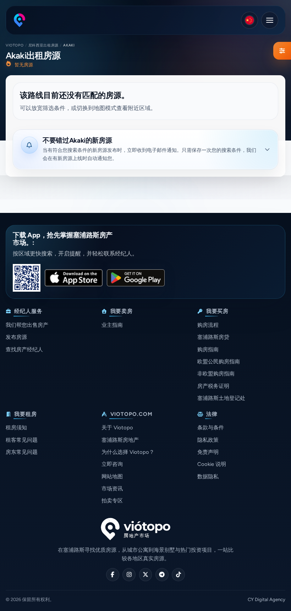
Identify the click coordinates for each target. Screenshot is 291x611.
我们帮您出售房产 (27, 325)
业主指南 (112, 325)
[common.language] (249, 20)
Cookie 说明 (211, 464)
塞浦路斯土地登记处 (221, 398)
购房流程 (208, 325)
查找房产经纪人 (24, 349)
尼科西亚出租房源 (43, 45)
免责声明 (208, 452)
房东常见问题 (22, 452)
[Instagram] (129, 574)
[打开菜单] (269, 20)
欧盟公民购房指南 (218, 361)
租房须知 (16, 427)
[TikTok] (178, 574)
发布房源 (16, 337)
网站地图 (112, 476)
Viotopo (14, 45)
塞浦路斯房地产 (120, 440)
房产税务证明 (213, 386)
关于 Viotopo (117, 427)
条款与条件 (210, 427)
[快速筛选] (282, 51)
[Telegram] (162, 574)
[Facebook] (112, 574)
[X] (145, 574)
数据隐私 (208, 476)
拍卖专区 (112, 500)
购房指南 (208, 349)
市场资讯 (112, 488)
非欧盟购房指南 (216, 373)
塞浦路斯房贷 (213, 337)
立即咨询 (112, 464)
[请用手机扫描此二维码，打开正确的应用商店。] (26, 278)
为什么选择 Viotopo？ (127, 452)
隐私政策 (208, 440)
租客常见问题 (22, 440)
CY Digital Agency (266, 599)
